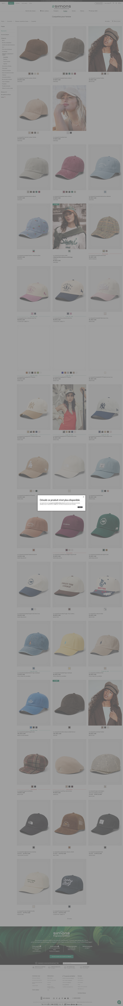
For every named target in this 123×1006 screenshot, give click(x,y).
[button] (80, 507)
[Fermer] (83, 497)
